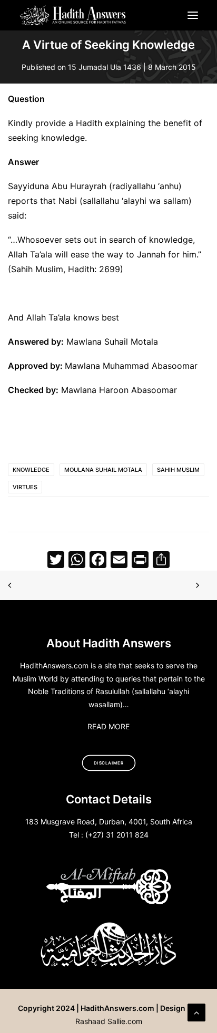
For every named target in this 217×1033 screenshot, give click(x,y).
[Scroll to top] (196, 1011)
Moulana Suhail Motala (103, 469)
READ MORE (108, 726)
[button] (193, 15)
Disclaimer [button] (109, 763)
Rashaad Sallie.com (108, 1021)
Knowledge (31, 469)
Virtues (25, 487)
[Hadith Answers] (73, 15)
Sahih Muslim (178, 469)
